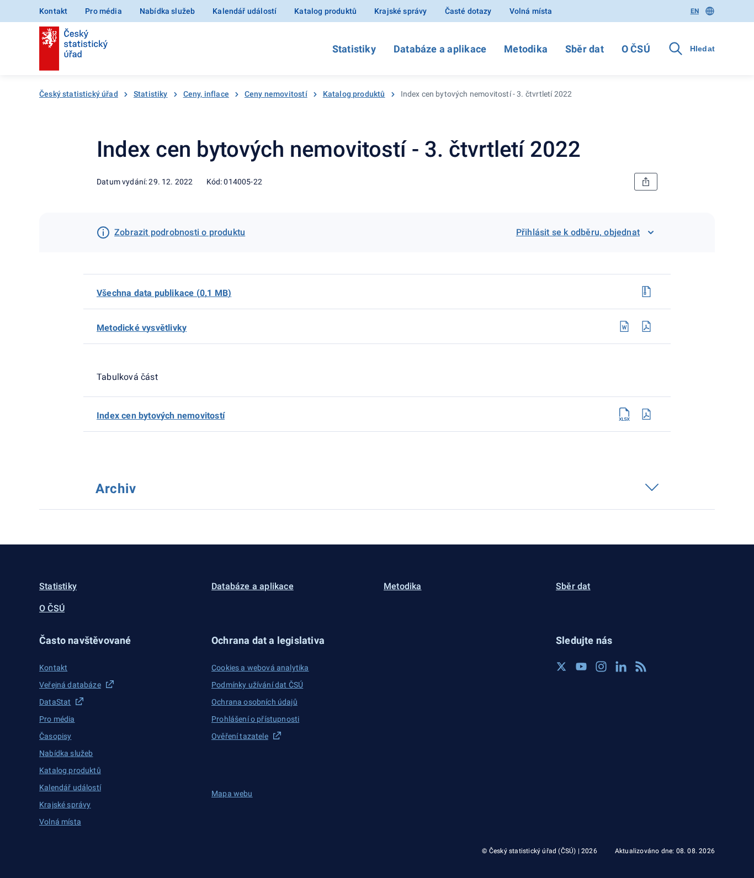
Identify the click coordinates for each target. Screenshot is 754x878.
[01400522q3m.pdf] (646, 326)
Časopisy (55, 736)
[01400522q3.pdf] (646, 414)
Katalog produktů (325, 11)
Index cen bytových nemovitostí (161, 415)
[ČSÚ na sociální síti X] (561, 666)
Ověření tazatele (239, 736)
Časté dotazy (468, 11)
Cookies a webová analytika (260, 667)
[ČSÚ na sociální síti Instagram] (601, 666)
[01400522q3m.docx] (624, 326)
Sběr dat (584, 49)
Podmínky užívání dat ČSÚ (257, 684)
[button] (118, 640)
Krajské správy (400, 11)
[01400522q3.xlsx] (624, 414)
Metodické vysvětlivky (142, 327)
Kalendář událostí (245, 11)
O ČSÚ (636, 49)
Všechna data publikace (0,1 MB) (164, 293)
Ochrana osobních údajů (254, 701)
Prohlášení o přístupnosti (255, 719)
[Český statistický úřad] (73, 49)
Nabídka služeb (167, 11)
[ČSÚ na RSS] (640, 666)
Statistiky (354, 49)
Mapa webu (232, 793)
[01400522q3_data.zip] (646, 292)
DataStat (55, 701)
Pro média (103, 11)
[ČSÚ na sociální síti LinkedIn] (620, 666)
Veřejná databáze (70, 684)
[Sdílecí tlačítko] (645, 182)
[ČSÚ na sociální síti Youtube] (581, 666)
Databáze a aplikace (440, 49)
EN (695, 11)
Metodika (526, 49)
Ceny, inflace (206, 93)
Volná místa (531, 11)
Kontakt (53, 11)
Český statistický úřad (78, 93)
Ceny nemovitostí (276, 93)
